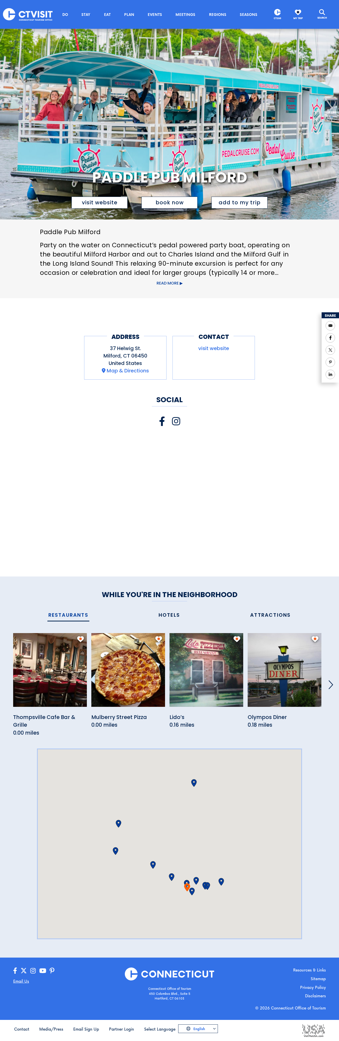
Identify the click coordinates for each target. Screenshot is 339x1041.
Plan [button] (129, 14)
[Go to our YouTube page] (42, 971)
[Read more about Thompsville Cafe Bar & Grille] (50, 672)
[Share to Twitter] (330, 350)
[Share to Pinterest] (330, 362)
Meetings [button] (185, 14)
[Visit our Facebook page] (162, 421)
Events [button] (155, 14)
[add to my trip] (80, 639)
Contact (21, 1029)
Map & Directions (128, 370)
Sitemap (318, 978)
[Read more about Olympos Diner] (284, 672)
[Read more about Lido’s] (206, 672)
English (198, 1028)
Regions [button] (217, 14)
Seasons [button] (248, 14)
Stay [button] (85, 14)
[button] (192, 892)
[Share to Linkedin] (330, 374)
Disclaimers (315, 996)
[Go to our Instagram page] (33, 971)
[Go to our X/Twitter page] (24, 971)
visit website (99, 202)
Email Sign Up (86, 1029)
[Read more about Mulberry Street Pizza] (128, 672)
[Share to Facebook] (330, 338)
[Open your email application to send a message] (330, 325)
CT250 (277, 18)
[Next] (331, 685)
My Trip (298, 18)
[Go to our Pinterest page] (52, 971)
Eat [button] (107, 14)
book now (170, 202)
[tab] (68, 615)
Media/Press (51, 1029)
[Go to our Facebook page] (15, 971)
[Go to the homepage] (28, 14)
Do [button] (65, 14)
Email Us (21, 981)
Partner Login (121, 1029)
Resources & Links (309, 970)
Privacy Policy (313, 987)
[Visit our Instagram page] (176, 421)
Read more (168, 283)
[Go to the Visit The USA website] (313, 1030)
